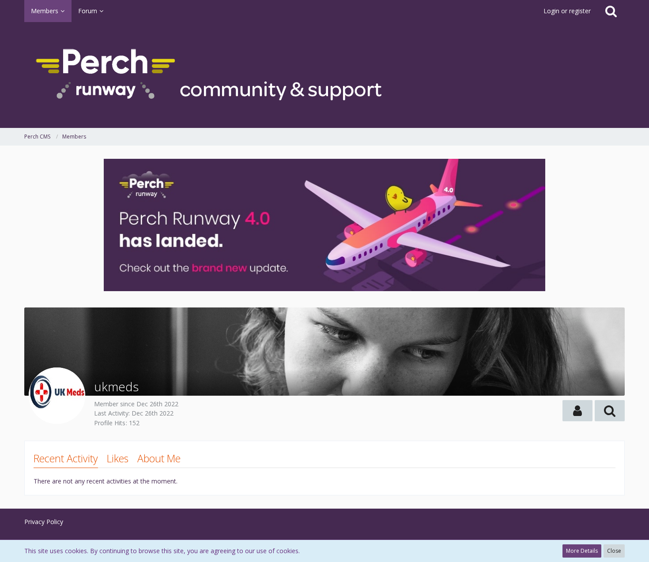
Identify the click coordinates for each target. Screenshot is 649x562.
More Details (582, 551)
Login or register (567, 11)
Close (614, 551)
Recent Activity (66, 458)
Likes (117, 458)
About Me (159, 458)
